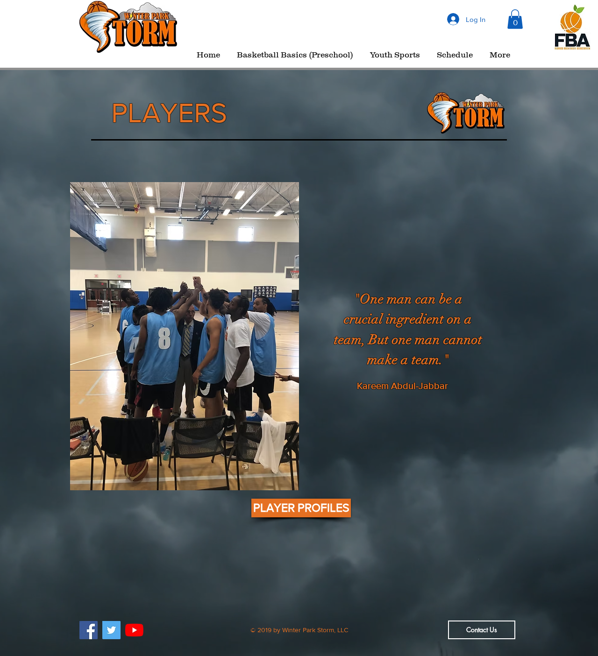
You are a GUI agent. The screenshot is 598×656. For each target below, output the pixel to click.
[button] (515, 19)
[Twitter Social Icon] (111, 630)
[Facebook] (88, 630)
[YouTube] (134, 630)
